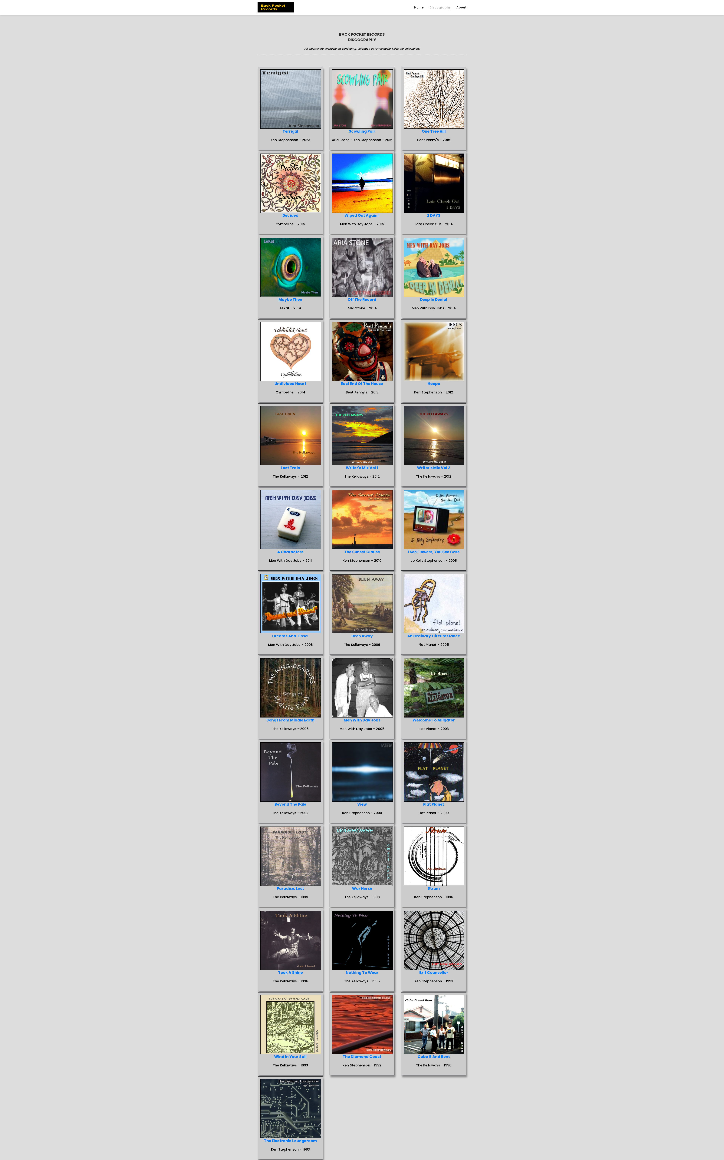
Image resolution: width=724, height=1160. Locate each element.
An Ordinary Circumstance (433, 636)
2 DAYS (433, 215)
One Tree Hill (434, 131)
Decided (290, 215)
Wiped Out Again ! (362, 215)
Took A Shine (290, 972)
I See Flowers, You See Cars (433, 552)
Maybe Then (290, 299)
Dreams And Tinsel (290, 636)
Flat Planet (433, 804)
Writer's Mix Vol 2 (433, 467)
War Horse (362, 888)
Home (419, 7)
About (461, 7)
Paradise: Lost (290, 888)
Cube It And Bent (434, 1056)
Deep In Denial (433, 299)
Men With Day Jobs (362, 720)
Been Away (362, 636)
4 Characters (290, 552)
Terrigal (290, 131)
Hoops (434, 383)
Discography (440, 7)
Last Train (290, 467)
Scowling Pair (362, 131)
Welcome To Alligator (434, 720)
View (362, 804)
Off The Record (362, 299)
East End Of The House (362, 383)
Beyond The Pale (290, 804)
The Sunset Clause (362, 552)
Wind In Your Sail (290, 1056)
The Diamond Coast (362, 1056)
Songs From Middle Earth (290, 720)
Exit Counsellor (433, 972)
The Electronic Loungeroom (290, 1140)
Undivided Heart (290, 383)
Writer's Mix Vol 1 (362, 467)
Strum (434, 888)
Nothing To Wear (362, 972)
